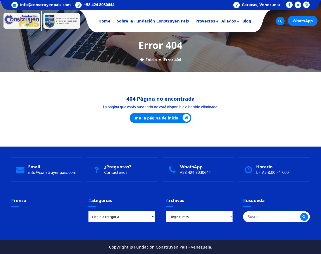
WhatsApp (303, 20)
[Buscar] (304, 217)
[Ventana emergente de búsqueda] (280, 21)
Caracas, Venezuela (261, 4)
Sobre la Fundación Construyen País (153, 21)
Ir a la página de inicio (156, 118)
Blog (246, 21)
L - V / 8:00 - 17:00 (272, 172)
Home (104, 21)
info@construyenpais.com (45, 4)
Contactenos (116, 172)
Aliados (228, 21)
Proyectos (205, 21)
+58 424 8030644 (99, 4)
